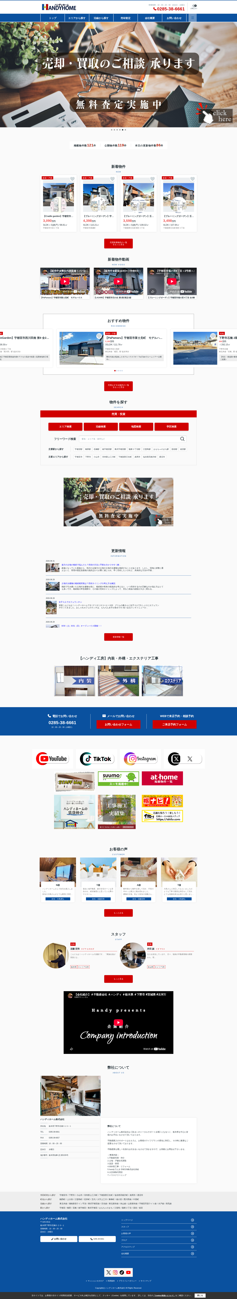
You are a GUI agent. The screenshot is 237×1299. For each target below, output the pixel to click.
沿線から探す (101, 18)
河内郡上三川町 (109, 457)
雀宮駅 (183, 449)
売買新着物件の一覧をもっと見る (118, 243)
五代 (94, 1199)
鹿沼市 (162, 457)
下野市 (88, 457)
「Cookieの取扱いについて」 (164, 1296)
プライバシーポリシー (128, 1281)
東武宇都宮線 (94, 1203)
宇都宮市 (78, 457)
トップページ (127, 1220)
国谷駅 (174, 449)
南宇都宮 (82, 1208)
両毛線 (169, 1203)
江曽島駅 (147, 449)
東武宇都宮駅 (120, 449)
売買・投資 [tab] (118, 413)
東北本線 (64, 1203)
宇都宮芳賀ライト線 (148, 1203)
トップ (52, 18)
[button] (115, 370)
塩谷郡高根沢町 (149, 457)
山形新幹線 (133, 1203)
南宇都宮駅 (107, 449)
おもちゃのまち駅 (161, 449)
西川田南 (128, 1199)
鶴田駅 (88, 449)
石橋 (75, 1208)
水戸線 (161, 1203)
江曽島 (117, 1208)
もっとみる (118, 913)
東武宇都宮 (92, 1208)
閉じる (200, 1295)
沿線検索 (101, 426)
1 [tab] (111, 130)
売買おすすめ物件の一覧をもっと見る (118, 386)
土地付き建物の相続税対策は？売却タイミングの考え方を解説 (88, 583)
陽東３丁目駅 (134, 449)
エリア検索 (65, 426)
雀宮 (141, 1208)
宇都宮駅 (78, 449)
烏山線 (123, 1203)
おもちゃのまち (106, 1208)
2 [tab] (114, 130)
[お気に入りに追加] (72, 179)
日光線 (104, 1203)
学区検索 (172, 426)
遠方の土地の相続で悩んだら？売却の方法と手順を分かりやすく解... (91, 565)
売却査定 (126, 18)
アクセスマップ (128, 1247)
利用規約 (111, 1281)
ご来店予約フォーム (174, 724)
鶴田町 (63, 1199)
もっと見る (118, 979)
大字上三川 (102, 1199)
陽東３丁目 (127, 1208)
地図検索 (136, 426)
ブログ (124, 1240)
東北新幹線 (114, 1203)
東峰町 (112, 1199)
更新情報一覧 (118, 637)
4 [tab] (120, 130)
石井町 (87, 1199)
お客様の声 (126, 1233)
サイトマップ (146, 1281)
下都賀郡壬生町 (125, 457)
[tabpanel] (118, 74)
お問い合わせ (174, 18)
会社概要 (150, 18)
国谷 (135, 1208)
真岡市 (137, 457)
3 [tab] (117, 130)
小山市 (96, 457)
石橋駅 (96, 449)
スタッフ (125, 1227)
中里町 (136, 1199)
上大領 (70, 1199)
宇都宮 (62, 1208)
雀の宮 (119, 1199)
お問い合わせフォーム (118, 724)
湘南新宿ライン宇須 (78, 1203)
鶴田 (69, 1208)
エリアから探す (77, 18)
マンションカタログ (96, 1281)
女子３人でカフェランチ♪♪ (70, 602)
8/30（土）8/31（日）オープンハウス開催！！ (82, 626)
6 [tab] (125, 130)
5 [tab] (122, 130)
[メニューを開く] (192, 17)
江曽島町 (79, 1199)
